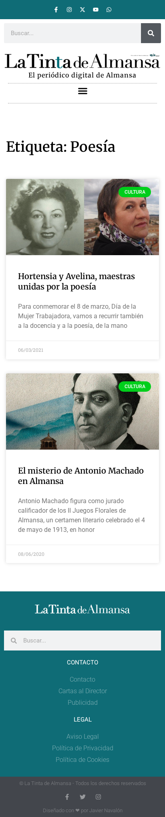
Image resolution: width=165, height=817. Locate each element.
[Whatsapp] (109, 9)
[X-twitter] (82, 9)
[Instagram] (69, 9)
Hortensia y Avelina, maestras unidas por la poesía (76, 281)
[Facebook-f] (56, 9)
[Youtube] (95, 9)
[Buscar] (151, 33)
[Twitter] (83, 797)
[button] (82, 91)
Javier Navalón (106, 810)
